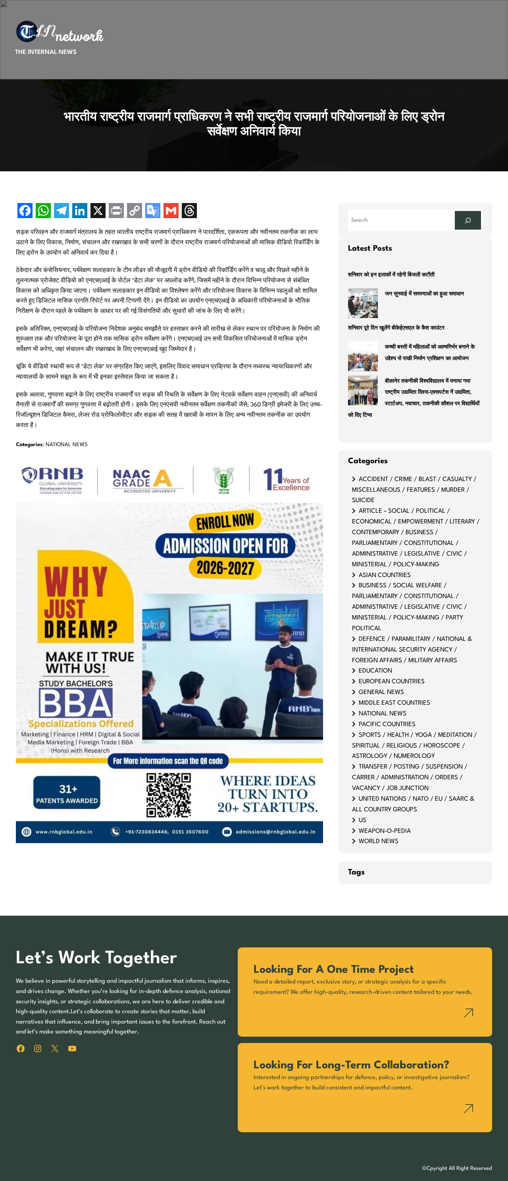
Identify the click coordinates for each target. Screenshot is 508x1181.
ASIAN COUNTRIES (385, 575)
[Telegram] (61, 211)
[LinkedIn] (80, 211)
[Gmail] (171, 211)
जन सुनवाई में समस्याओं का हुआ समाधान (424, 294)
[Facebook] (25, 211)
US (362, 820)
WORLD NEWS (378, 841)
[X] (98, 211)
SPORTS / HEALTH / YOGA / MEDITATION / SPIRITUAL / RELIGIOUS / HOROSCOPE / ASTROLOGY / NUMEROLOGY (414, 746)
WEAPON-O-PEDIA (385, 831)
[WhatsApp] (43, 211)
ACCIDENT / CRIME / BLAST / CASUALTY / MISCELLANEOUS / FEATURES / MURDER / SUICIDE (414, 490)
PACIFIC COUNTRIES (387, 724)
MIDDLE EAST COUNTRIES (394, 703)
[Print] (116, 211)
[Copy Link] (134, 211)
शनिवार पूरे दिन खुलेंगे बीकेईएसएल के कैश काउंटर (396, 328)
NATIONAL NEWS (67, 444)
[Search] (468, 220)
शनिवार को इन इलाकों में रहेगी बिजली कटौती (391, 275)
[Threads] (189, 211)
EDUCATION (375, 671)
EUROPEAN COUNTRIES (392, 682)
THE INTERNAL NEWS (46, 52)
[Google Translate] (153, 211)
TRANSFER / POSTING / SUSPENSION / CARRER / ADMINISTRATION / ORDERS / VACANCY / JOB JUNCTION (410, 778)
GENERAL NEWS (381, 692)
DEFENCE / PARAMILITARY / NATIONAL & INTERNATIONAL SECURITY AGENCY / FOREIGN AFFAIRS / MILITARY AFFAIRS (412, 650)
